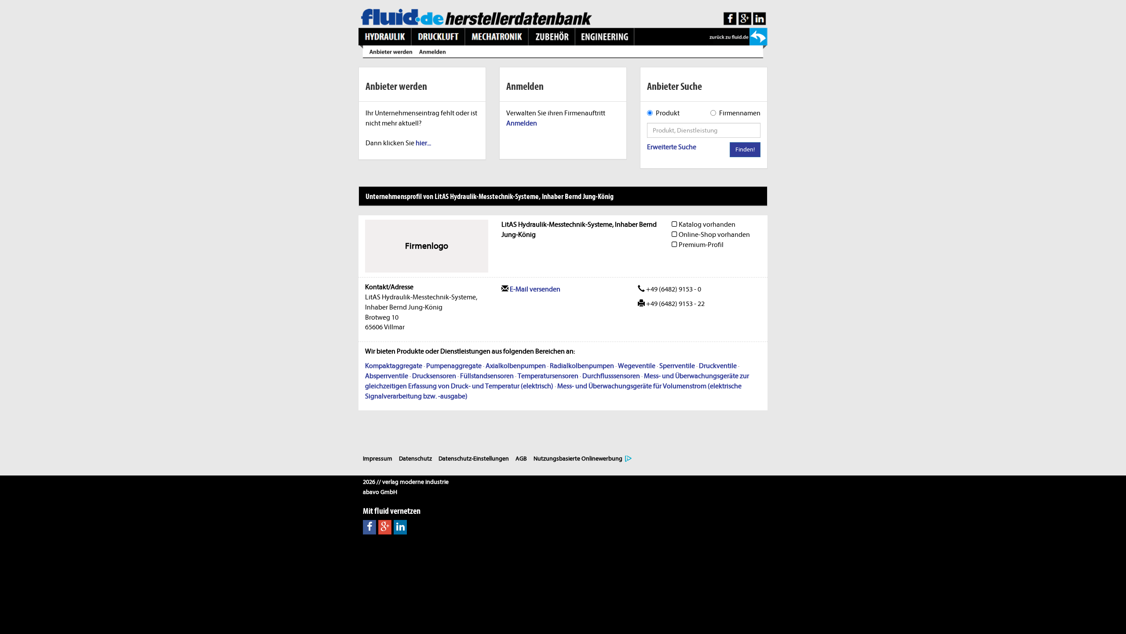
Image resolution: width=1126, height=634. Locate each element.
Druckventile (718, 366)
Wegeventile (636, 366)
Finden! (745, 149)
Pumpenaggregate (454, 366)
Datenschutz (415, 458)
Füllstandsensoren (487, 376)
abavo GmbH (380, 492)
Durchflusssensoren (611, 376)
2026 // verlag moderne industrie (406, 482)
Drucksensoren (434, 376)
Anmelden (521, 123)
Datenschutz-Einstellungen (474, 458)
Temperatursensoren (548, 376)
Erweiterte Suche (671, 147)
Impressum (377, 458)
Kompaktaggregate (393, 366)
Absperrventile (386, 376)
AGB (521, 458)
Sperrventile (677, 366)
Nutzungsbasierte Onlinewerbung (578, 458)
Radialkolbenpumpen (582, 366)
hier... (423, 143)
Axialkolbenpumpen (516, 366)
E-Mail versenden (534, 289)
